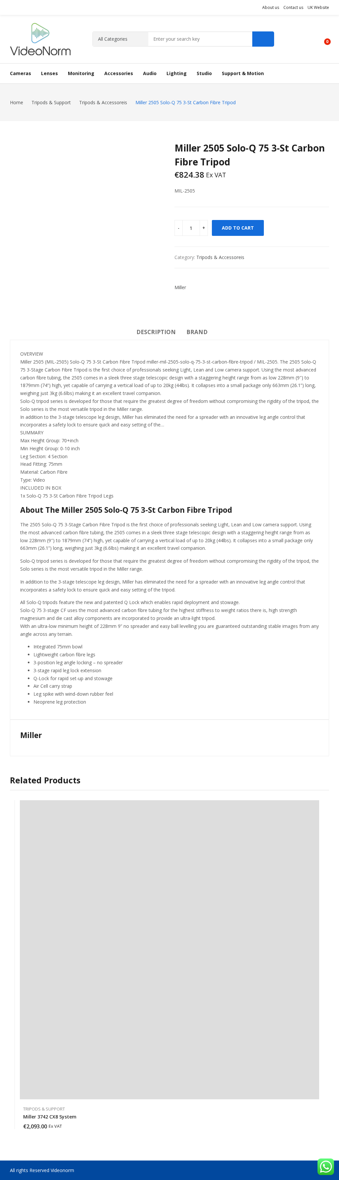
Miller (180, 287)
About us (270, 7)
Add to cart (238, 228)
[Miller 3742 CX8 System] (169, 949)
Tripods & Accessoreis (220, 257)
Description (156, 332)
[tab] (156, 333)
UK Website (318, 7)
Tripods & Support (44, 1109)
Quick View (315, 806)
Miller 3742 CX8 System (49, 1117)
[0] (322, 39)
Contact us (293, 7)
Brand (197, 332)
